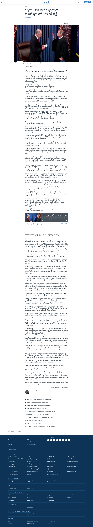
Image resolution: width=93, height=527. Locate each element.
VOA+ (9, 514)
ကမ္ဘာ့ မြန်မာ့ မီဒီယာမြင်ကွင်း (13, 474)
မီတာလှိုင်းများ (30, 507)
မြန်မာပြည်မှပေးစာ (50, 456)
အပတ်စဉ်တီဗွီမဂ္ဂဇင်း (11, 500)
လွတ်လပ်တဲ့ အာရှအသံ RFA (32, 521)
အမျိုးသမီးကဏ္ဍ (50, 471)
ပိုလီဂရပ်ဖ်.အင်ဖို (50, 497)
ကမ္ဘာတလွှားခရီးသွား (51, 461)
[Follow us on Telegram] (60, 440)
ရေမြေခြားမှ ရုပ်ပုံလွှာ (51, 495)
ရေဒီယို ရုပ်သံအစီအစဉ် (12, 497)
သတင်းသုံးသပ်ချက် (11, 461)
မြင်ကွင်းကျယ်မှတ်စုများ (51, 459)
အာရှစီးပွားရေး (50, 466)
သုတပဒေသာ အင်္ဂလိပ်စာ (71, 481)
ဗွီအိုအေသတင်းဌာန (47, 216)
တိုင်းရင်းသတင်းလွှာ (70, 456)
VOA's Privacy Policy (51, 521)
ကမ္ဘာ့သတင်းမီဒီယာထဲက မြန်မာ (13, 471)
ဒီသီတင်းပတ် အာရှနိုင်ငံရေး (52, 464)
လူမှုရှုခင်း (29, 474)
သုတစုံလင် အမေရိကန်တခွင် (72, 461)
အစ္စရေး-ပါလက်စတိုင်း (12, 449)
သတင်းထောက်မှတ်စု (12, 469)
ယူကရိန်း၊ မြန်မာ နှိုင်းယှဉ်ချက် (33, 469)
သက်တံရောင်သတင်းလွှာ (71, 471)
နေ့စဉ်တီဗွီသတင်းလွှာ (12, 495)
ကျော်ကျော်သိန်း (28, 17)
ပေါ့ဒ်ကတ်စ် (29, 441)
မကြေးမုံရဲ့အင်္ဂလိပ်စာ (31, 481)
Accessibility (49, 523)
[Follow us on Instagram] (56, 440)
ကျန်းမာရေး (49, 469)
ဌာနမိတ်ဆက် (10, 507)
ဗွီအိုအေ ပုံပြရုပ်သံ (50, 500)
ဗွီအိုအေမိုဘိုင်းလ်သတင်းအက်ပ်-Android (54, 514)
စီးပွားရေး (29, 461)
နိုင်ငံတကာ (27, 6)
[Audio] (78, 2)
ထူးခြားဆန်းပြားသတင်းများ (32, 471)
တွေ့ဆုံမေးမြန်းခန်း (30, 500)
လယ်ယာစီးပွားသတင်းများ (32, 466)
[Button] (66, 24)
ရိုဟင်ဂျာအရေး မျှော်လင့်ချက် (52, 474)
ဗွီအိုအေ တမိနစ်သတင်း (71, 495)
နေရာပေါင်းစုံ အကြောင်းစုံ (71, 466)
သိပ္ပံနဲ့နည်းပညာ (30, 456)
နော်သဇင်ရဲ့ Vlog (70, 497)
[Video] (82, 2)
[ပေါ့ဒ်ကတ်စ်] (65, 440)
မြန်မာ (9, 439)
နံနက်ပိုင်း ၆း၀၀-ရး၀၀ (12, 488)
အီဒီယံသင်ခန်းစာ (11, 481)
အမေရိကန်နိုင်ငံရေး (11, 466)
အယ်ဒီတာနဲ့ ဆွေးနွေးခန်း (12, 456)
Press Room (10, 523)
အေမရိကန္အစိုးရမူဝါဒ (31, 523)
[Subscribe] (69, 440)
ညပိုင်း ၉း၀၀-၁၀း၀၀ (31, 488)
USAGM (9, 521)
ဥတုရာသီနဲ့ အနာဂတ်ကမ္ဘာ (32, 459)
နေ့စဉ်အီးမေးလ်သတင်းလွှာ (32, 444)
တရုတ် (9, 447)
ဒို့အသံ (68, 469)
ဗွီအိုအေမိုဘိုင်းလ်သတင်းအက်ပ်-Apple (34, 514)
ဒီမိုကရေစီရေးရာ (11, 464)
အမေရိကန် (10, 444)
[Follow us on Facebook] (47, 440)
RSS (28, 439)
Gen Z (68, 464)
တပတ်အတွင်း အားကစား (32, 464)
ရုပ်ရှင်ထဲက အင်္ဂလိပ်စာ (51, 481)
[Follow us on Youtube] (54, 440)
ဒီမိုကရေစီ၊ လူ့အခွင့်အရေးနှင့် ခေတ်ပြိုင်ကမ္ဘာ (16, 459)
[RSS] (62, 440)
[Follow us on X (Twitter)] (50, 440)
